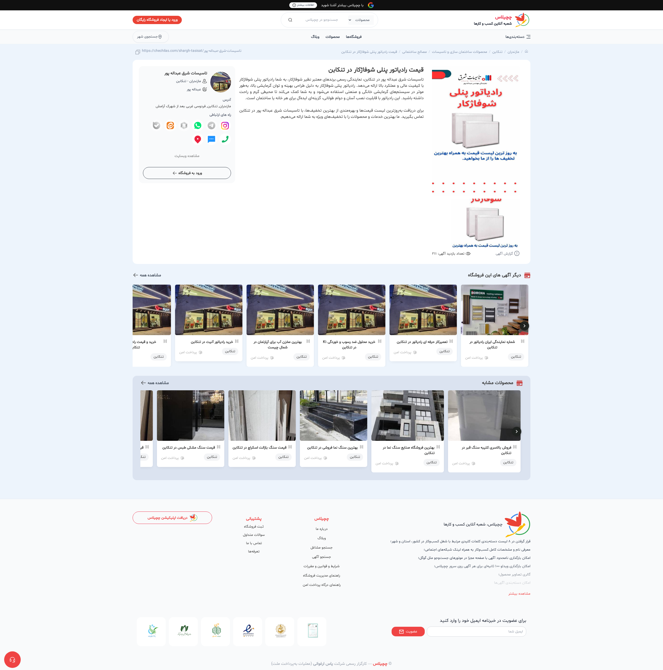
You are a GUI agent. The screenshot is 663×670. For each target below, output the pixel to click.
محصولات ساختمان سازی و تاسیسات (459, 51)
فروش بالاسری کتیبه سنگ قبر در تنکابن (486, 450)
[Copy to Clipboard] (138, 52)
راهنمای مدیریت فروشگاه (321, 575)
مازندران (513, 51)
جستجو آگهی (321, 556)
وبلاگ (315, 36)
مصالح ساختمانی (414, 51)
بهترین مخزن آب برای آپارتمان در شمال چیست (278, 345)
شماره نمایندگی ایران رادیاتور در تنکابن (492, 345)
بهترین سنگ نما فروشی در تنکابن (332, 447)
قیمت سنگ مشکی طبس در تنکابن (188, 447)
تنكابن (497, 51)
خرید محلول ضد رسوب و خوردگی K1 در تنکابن (349, 345)
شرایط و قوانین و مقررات (322, 566)
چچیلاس (503, 17)
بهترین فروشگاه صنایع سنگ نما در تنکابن (409, 450)
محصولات (333, 36)
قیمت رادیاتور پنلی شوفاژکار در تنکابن (369, 51)
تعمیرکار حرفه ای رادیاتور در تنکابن (422, 342)
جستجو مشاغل (322, 547)
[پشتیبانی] (12, 659)
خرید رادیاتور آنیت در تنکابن (212, 342)
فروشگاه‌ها (354, 36)
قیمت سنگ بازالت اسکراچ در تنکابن (259, 447)
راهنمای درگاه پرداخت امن (322, 584)
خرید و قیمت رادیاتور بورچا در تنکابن (134, 345)
